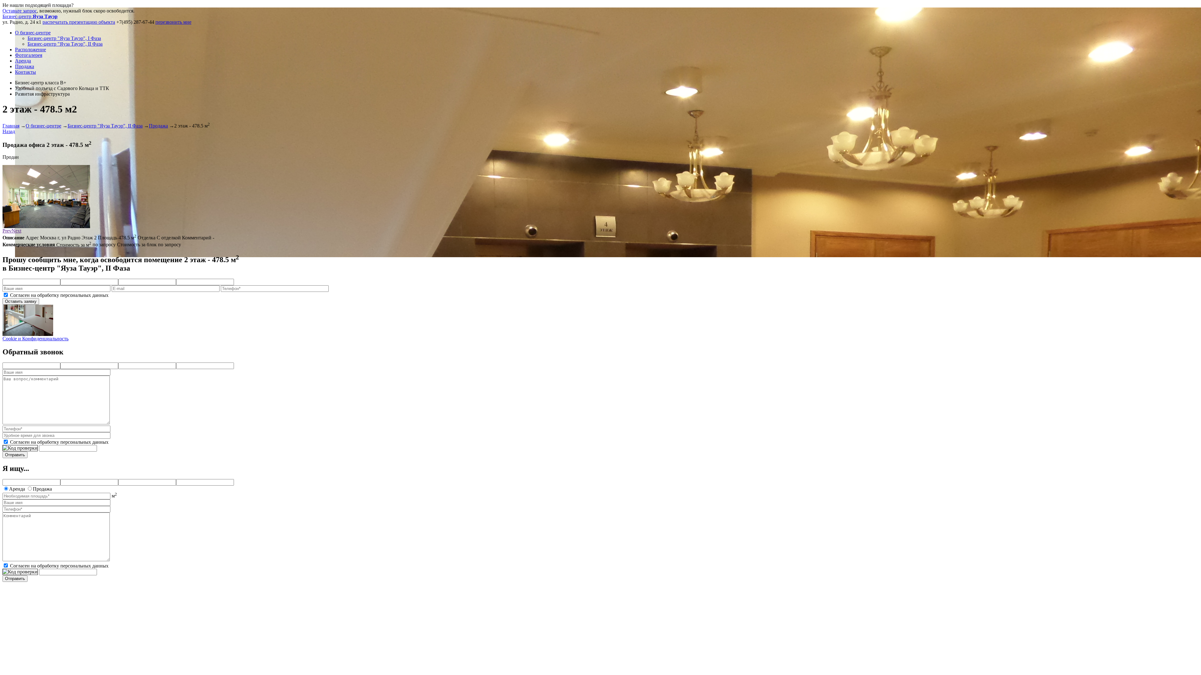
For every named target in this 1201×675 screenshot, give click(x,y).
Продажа (24, 66)
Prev (7, 230)
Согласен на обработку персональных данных (59, 295)
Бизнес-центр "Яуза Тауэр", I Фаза (64, 38)
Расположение (30, 49)
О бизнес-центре (33, 32)
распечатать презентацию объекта (79, 22)
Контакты (25, 72)
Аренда (23, 60)
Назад (9, 131)
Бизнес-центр (30, 16)
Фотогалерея (28, 55)
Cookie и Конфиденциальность (35, 338)
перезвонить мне (173, 22)
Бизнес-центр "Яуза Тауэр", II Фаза (65, 44)
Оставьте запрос (20, 10)
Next (16, 230)
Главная (11, 125)
